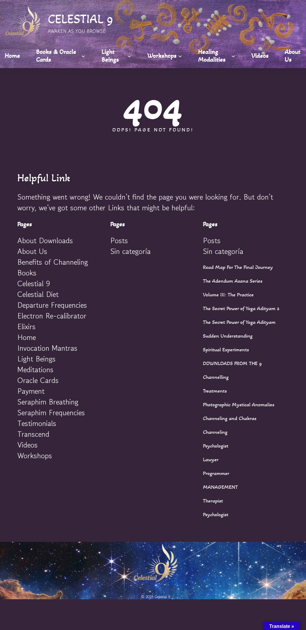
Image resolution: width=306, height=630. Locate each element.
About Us (32, 251)
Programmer (216, 473)
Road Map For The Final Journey (238, 267)
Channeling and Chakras (229, 418)
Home (26, 337)
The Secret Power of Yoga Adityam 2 (241, 308)
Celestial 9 (33, 283)
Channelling (216, 377)
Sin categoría (130, 251)
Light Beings (36, 358)
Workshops (34, 455)
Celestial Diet (38, 294)
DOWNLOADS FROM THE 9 (232, 363)
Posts (119, 240)
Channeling (215, 432)
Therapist (213, 500)
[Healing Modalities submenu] (233, 56)
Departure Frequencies (52, 305)
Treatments (215, 390)
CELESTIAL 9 (80, 19)
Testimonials (36, 423)
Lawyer (210, 459)
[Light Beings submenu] (129, 56)
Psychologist (215, 445)
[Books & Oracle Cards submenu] (83, 56)
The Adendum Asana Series (232, 281)
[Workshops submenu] (180, 56)
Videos (27, 444)
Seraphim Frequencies (51, 412)
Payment (31, 391)
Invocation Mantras (47, 348)
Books (26, 272)
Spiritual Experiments (226, 349)
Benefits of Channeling (52, 262)
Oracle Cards (38, 380)
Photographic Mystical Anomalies (238, 404)
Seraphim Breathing (47, 401)
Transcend (33, 434)
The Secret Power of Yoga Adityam (239, 322)
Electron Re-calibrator (51, 315)
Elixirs (26, 326)
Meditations (35, 369)
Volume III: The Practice (228, 294)
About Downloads (45, 240)
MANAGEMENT (220, 487)
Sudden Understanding (228, 335)
